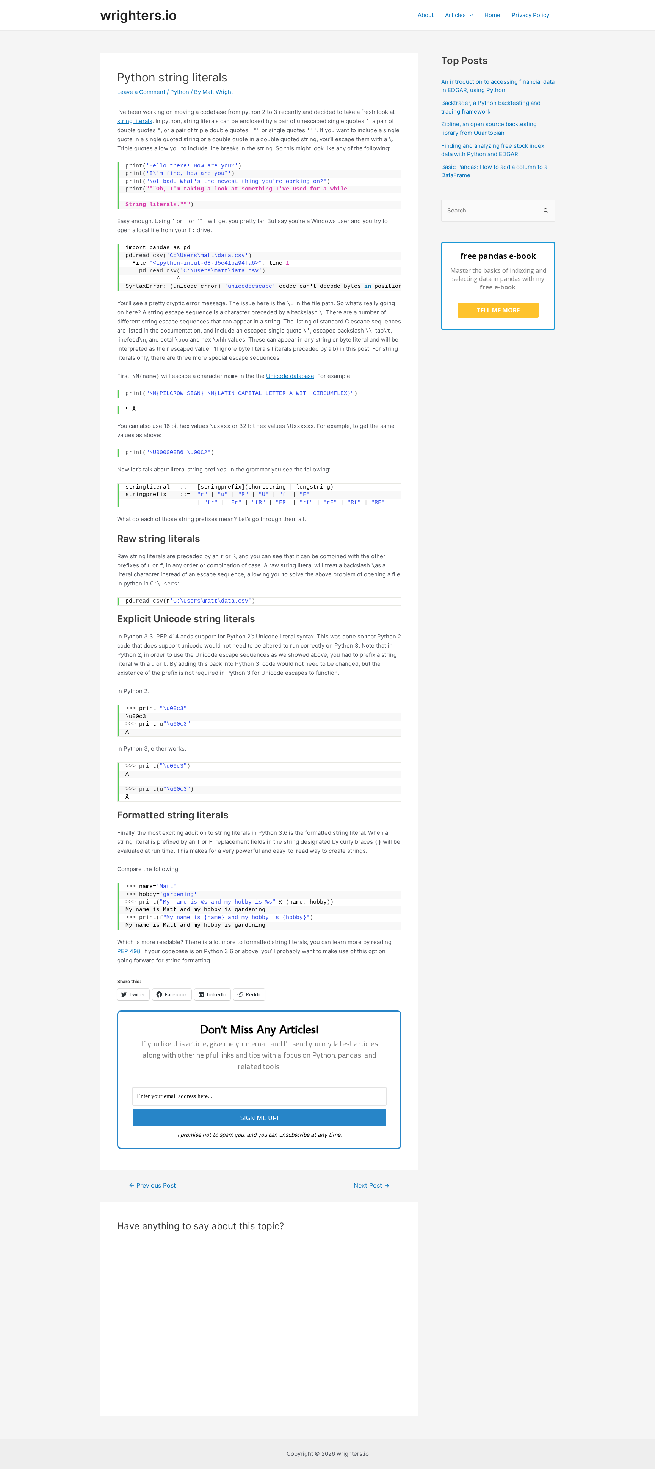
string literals (134, 121)
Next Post (372, 1186)
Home (492, 15)
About (426, 15)
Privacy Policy (530, 15)
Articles (455, 15)
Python (179, 91)
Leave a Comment (141, 91)
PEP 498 (128, 951)
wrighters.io (138, 15)
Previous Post (152, 1186)
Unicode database (290, 375)
